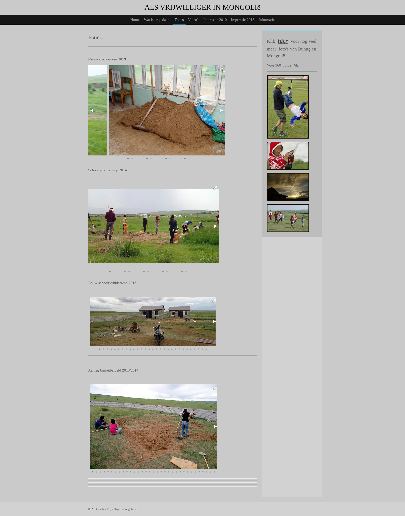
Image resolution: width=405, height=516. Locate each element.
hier (297, 65)
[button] (221, 69)
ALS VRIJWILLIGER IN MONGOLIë (202, 7)
